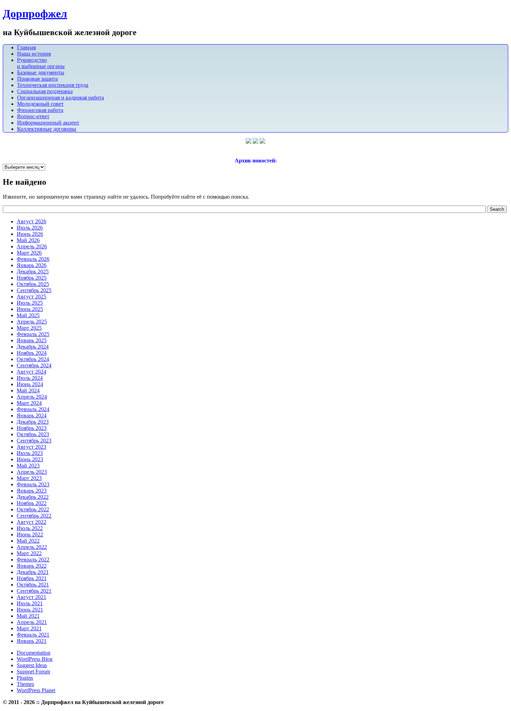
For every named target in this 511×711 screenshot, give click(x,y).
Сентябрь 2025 (34, 290)
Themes (25, 684)
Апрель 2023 (32, 472)
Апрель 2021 (32, 622)
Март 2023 (29, 478)
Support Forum (33, 671)
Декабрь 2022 (33, 497)
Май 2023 (28, 466)
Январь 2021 (32, 641)
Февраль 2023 (33, 484)
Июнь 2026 (30, 234)
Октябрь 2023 (33, 434)
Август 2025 (31, 296)
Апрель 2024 (32, 397)
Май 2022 (28, 541)
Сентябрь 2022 (34, 516)
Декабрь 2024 (33, 347)
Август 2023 (31, 447)
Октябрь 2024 (33, 359)
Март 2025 (29, 328)
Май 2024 (28, 390)
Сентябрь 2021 (34, 591)
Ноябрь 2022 (32, 503)
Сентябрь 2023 (34, 441)
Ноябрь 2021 (32, 578)
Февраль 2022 (33, 559)
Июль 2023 (30, 453)
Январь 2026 (32, 265)
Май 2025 (28, 315)
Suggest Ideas (32, 665)
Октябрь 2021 (33, 585)
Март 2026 (29, 253)
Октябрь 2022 (33, 509)
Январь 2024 (32, 415)
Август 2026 (31, 221)
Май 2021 (28, 616)
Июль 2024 (30, 378)
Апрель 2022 (32, 547)
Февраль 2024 (33, 409)
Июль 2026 (30, 228)
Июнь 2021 (30, 610)
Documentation (33, 653)
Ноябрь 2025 (32, 278)
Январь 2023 (32, 491)
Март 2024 (29, 403)
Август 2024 (31, 372)
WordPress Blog (34, 659)
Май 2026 (28, 240)
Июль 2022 (30, 528)
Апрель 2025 (32, 322)
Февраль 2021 (33, 635)
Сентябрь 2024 (34, 365)
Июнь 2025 (30, 309)
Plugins (25, 678)
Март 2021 (29, 628)
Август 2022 (31, 522)
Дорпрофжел (35, 13)
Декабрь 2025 (33, 271)
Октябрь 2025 (33, 284)
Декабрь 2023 (33, 422)
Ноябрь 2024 (32, 353)
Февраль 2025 (33, 334)
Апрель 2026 (32, 246)
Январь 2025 (32, 340)
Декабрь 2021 (33, 572)
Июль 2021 (30, 603)
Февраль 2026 (33, 259)
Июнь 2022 (30, 534)
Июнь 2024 (30, 384)
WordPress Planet (36, 690)
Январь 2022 (32, 566)
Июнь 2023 (30, 459)
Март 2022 (29, 553)
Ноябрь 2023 (32, 428)
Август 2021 (31, 597)
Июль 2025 (30, 303)
